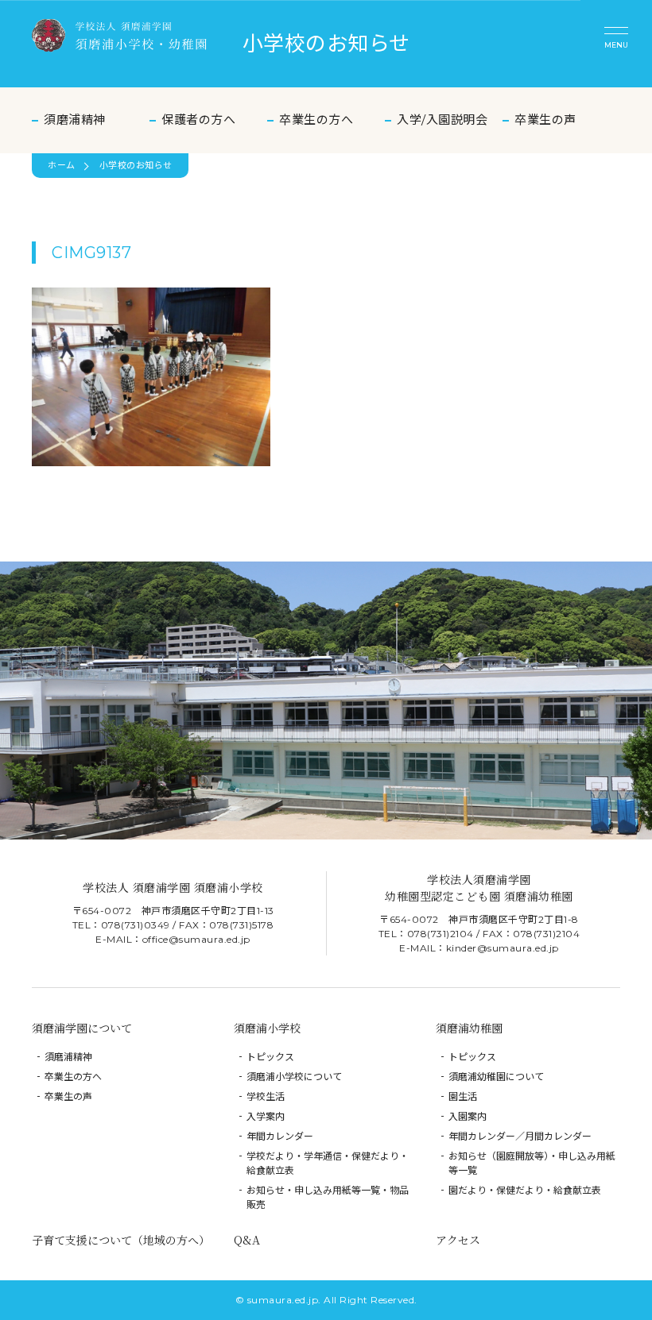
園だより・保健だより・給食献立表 (524, 1190)
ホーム (62, 165)
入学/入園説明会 (442, 119)
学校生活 (265, 1096)
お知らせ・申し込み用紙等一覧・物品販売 (327, 1197)
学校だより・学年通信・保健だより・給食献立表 (327, 1163)
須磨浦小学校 (267, 1028)
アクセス (458, 1240)
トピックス (270, 1057)
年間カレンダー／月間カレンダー (520, 1136)
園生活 (462, 1096)
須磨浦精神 (75, 119)
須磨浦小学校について (294, 1077)
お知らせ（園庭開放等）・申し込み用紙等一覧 (531, 1163)
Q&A (247, 1240)
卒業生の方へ (316, 119)
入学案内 (265, 1116)
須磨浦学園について (82, 1028)
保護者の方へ (198, 119)
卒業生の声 (545, 119)
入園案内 (467, 1116)
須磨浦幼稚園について (496, 1077)
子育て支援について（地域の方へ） (121, 1240)
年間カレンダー (279, 1136)
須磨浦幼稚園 (469, 1028)
